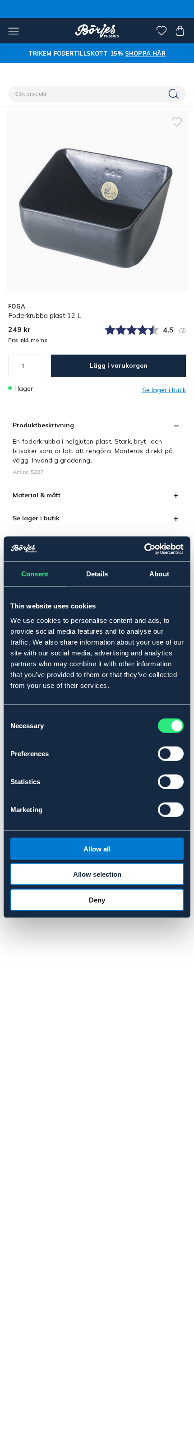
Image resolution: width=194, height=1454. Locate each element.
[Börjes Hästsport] (97, 30)
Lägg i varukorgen (119, 365)
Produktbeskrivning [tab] (43, 425)
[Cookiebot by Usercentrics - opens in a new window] (144, 549)
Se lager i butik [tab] (36, 518)
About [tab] (159, 574)
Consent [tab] (34, 574)
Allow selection (97, 874)
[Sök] (174, 94)
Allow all (97, 848)
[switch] (171, 753)
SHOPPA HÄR (145, 53)
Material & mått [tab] (36, 495)
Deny (97, 899)
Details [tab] (97, 574)
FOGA (16, 306)
